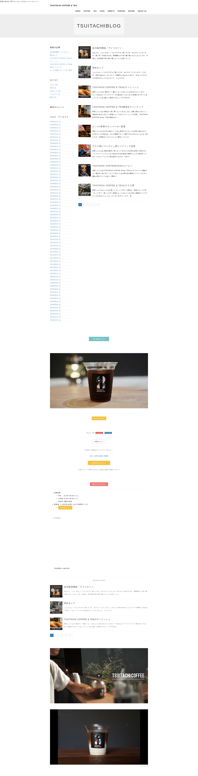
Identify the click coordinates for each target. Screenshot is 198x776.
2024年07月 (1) (55, 180)
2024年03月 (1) (55, 187)
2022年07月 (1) (55, 218)
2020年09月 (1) (55, 286)
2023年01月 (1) (55, 208)
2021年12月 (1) (55, 239)
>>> (98, 204)
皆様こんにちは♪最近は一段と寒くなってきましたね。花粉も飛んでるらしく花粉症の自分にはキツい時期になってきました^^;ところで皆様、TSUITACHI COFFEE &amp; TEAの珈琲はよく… (120, 114)
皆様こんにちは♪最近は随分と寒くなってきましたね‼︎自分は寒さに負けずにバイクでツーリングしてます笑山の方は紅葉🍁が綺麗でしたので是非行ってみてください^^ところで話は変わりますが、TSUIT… (119, 153)
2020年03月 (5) (55, 304)
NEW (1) (53, 88)
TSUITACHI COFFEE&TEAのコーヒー (112, 166)
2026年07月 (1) (55, 121)
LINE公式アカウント (99, 463)
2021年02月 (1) (55, 270)
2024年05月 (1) (55, 183)
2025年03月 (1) (55, 162)
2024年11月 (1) (55, 174)
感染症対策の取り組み (99, 484)
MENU (78, 11)
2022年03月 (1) (55, 230)
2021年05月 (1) (55, 261)
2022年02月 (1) (55, 233)
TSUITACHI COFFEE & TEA (63, 5)
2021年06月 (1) (55, 258)
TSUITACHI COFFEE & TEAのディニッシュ (115, 87)
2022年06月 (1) (55, 221)
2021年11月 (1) (55, 242)
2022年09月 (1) (55, 214)
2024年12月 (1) (55, 171)
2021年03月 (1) (55, 267)
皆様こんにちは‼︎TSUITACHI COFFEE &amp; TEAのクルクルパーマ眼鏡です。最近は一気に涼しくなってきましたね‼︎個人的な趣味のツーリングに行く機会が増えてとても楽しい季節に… (119, 173)
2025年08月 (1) (55, 146)
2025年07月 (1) (55, 149)
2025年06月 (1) (55, 152)
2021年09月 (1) (55, 249)
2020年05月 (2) (55, 298)
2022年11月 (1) (55, 211)
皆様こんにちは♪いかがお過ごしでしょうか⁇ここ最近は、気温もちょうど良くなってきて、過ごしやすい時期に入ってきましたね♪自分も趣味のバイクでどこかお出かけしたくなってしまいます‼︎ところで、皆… (119, 193)
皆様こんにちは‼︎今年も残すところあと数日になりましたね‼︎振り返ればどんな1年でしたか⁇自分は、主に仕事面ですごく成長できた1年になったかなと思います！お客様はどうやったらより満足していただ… (120, 134)
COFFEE (87, 11)
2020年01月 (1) (55, 311)
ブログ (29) (54, 85)
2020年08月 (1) (55, 289)
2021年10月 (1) (55, 245)
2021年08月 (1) (55, 252)
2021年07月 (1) (55, 255)
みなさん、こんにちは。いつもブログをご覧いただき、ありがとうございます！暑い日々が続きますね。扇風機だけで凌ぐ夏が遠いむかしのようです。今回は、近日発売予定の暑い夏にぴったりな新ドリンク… (120, 55)
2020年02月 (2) (55, 307)
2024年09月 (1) (55, 177)
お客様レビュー (99, 441)
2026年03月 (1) (55, 128)
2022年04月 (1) (55, 227)
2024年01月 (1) (55, 190)
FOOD (102, 11)
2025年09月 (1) (55, 143)
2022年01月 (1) (55, 236)
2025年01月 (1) (55, 168)
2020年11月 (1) (55, 280)
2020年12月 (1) (55, 276)
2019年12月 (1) (55, 314)
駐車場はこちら (65, 507)
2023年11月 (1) (55, 193)
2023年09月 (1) (55, 196)
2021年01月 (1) (55, 273)
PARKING (121, 11)
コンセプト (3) (55, 94)
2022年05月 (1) (55, 224)
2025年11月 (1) (55, 137)
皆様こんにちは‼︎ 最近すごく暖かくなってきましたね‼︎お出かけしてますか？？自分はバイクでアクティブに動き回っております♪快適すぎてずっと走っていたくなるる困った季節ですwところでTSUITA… (119, 95)
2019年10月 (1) (55, 320)
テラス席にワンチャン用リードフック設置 (114, 146)
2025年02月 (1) (55, 165)
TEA (95, 11)
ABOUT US (142, 11)
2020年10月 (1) (55, 283)
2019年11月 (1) (55, 317)
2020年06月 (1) (55, 295)
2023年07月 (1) (55, 199)
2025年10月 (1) (55, 140)
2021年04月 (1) (55, 264)
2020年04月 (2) (55, 301)
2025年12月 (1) (55, 134)
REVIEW (131, 11)
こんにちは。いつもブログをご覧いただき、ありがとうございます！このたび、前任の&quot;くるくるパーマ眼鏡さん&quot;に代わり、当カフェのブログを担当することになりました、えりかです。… (119, 75)
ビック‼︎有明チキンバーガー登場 (108, 126)
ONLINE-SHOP (99, 418)
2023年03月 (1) (55, 205)
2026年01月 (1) (55, 131)
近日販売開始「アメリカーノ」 (108, 48)
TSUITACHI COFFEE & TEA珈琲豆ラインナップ (117, 107)
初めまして (98, 67)
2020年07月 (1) (55, 292)
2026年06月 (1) (55, 124)
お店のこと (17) (55, 91)
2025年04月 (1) (55, 159)
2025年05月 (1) (55, 156)
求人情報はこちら (99, 339)
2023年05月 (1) (55, 202)
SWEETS (111, 11)
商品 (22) (53, 97)
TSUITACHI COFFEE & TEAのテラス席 (113, 185)
